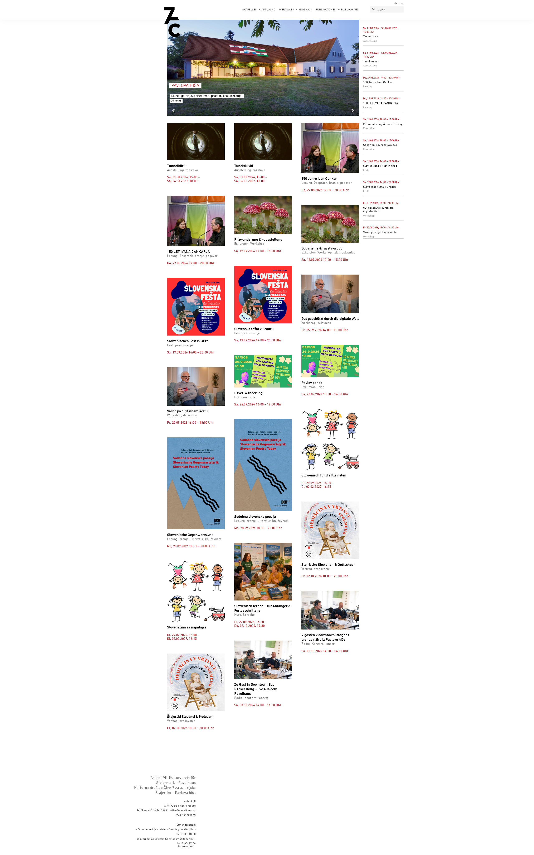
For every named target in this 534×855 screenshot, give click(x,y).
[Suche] (373, 9)
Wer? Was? (286, 9)
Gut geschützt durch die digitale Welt (330, 319)
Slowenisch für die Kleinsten (323, 475)
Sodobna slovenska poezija (255, 517)
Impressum (185, 846)
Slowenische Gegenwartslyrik (190, 535)
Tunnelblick (370, 36)
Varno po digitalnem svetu (380, 232)
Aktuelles (249, 9)
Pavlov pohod (311, 383)
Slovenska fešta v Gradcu (379, 187)
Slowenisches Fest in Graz (380, 166)
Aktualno (268, 9)
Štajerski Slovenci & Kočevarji (190, 717)
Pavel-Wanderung (248, 393)
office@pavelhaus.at (183, 810)
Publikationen (326, 9)
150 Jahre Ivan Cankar (378, 82)
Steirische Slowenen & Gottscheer (328, 565)
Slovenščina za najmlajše (186, 627)
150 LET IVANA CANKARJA (380, 103)
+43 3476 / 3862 (158, 810)
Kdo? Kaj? (305, 9)
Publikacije (349, 9)
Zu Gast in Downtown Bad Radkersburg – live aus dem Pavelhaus (255, 689)
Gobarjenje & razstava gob (380, 145)
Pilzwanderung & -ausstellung (383, 124)
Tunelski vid (371, 61)
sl (402, 3)
